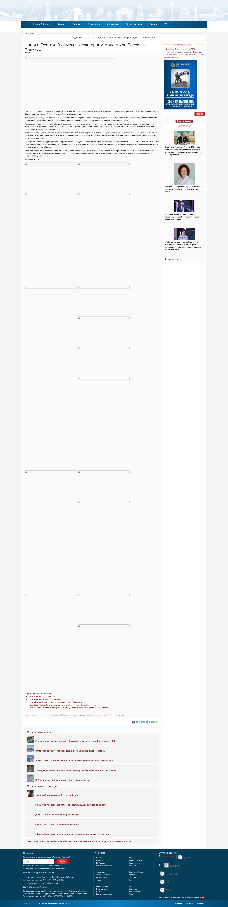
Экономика (94, 24)
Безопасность (102, 889)
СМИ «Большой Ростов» (35, 887)
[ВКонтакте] (137, 722)
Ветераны (133, 866)
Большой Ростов (41, 24)
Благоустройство (136, 872)
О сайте (189, 903)
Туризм (99, 880)
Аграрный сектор (103, 875)
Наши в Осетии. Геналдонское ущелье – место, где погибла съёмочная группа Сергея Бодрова (68, 708)
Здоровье (133, 875)
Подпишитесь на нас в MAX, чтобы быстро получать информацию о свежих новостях (114, 37)
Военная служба (135, 860)
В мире (99, 858)
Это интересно (135, 892)
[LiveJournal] (147, 722)
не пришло (62, 868)
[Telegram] (157, 722)
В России (100, 860)
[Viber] (150, 722)
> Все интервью (171, 259)
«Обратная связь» (53, 883)
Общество (113, 24)
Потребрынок (101, 877)
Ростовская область (104, 866)
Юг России (100, 863)
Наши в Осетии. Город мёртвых (42, 696)
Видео (61, 24)
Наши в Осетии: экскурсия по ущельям (45, 699)
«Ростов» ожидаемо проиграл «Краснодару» (184, 52)
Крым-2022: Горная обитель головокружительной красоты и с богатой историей (62, 705)
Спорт (131, 880)
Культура (132, 877)
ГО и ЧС (99, 892)
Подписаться (62, 861)
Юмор (131, 894)
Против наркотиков (104, 894)
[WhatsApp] (153, 722)
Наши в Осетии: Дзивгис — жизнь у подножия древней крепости (55, 702)
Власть (76, 24)
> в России (29, 34)
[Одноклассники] (140, 722)
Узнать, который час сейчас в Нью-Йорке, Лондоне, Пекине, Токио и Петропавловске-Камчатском (79, 841)
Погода (153, 24)
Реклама (200, 903)
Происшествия (134, 24)
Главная (178, 903)
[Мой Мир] (143, 722)
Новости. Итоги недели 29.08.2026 (180, 49)
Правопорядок (134, 863)
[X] (133, 722)
